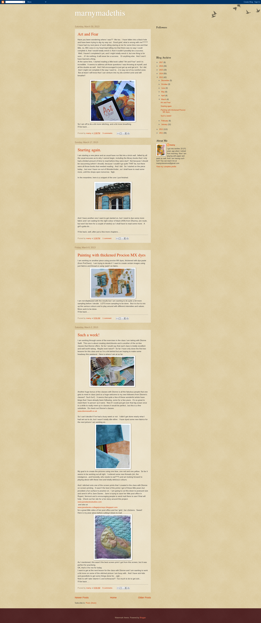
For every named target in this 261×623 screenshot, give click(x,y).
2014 (161, 74)
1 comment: (107, 238)
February (165, 121)
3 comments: (107, 133)
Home (113, 597)
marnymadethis (100, 12)
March (164, 99)
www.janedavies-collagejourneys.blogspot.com (98, 507)
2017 (161, 62)
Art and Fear (88, 34)
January (164, 124)
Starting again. (89, 149)
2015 (161, 70)
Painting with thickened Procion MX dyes (112, 254)
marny (172, 145)
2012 (161, 129)
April (163, 96)
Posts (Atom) (91, 603)
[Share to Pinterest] (128, 133)
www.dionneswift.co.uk (87, 411)
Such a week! (89, 334)
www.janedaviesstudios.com (90, 502)
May (163, 92)
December (165, 80)
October (164, 84)
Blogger (143, 618)
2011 (161, 133)
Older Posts (144, 597)
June (163, 88)
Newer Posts (82, 597)
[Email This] (118, 133)
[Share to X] (123, 133)
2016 (161, 66)
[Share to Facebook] (126, 133)
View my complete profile (166, 167)
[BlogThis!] (120, 133)
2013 (161, 77)
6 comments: (107, 588)
